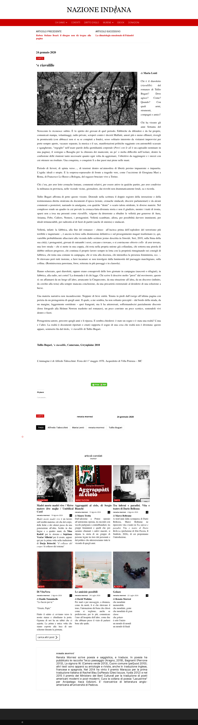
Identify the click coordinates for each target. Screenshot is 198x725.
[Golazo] (131, 570)
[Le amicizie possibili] (93, 570)
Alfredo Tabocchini (58, 427)
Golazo (117, 592)
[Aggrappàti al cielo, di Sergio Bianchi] (93, 483)
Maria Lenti (78, 427)
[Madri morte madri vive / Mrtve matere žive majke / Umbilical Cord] (55, 483)
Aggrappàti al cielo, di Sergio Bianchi (93, 506)
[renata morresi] (46, 669)
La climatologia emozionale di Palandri (115, 35)
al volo (118, 587)
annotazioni (82, 500)
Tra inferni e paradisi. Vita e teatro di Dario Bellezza (131, 506)
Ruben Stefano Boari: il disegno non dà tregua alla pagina (63, 37)
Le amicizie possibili (86, 592)
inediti (41, 587)
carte (40, 58)
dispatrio (43, 500)
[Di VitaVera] (55, 570)
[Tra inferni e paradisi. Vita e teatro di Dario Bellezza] (131, 483)
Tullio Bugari (115, 427)
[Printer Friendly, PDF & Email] (99, 386)
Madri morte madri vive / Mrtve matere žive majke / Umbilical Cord (55, 508)
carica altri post (46, 637)
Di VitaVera (43, 592)
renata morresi (85, 416)
